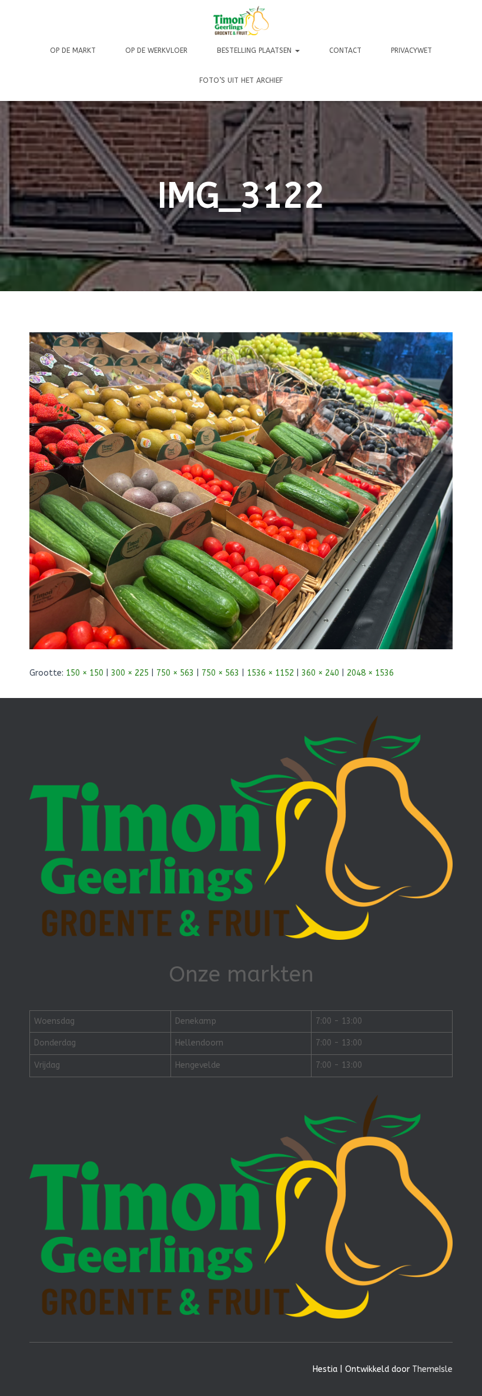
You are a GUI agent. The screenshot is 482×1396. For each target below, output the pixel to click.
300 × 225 (130, 673)
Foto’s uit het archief (241, 80)
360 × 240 (320, 673)
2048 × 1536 (370, 673)
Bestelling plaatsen (255, 50)
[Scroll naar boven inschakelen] (459, 1372)
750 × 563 (175, 673)
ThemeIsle (432, 1369)
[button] (297, 50)
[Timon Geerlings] (241, 20)
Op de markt (73, 50)
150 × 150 (84, 673)
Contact (345, 50)
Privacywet (411, 50)
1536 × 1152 (270, 673)
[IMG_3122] (241, 490)
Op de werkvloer (156, 50)
